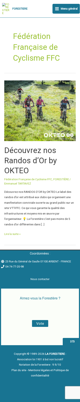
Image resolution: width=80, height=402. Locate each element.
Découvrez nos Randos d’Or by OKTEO (30, 160)
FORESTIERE (20, 8)
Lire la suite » (12, 233)
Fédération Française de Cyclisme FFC (28, 179)
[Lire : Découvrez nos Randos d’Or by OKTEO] (40, 110)
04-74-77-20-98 (14, 266)
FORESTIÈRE (61, 179)
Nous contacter (40, 279)
